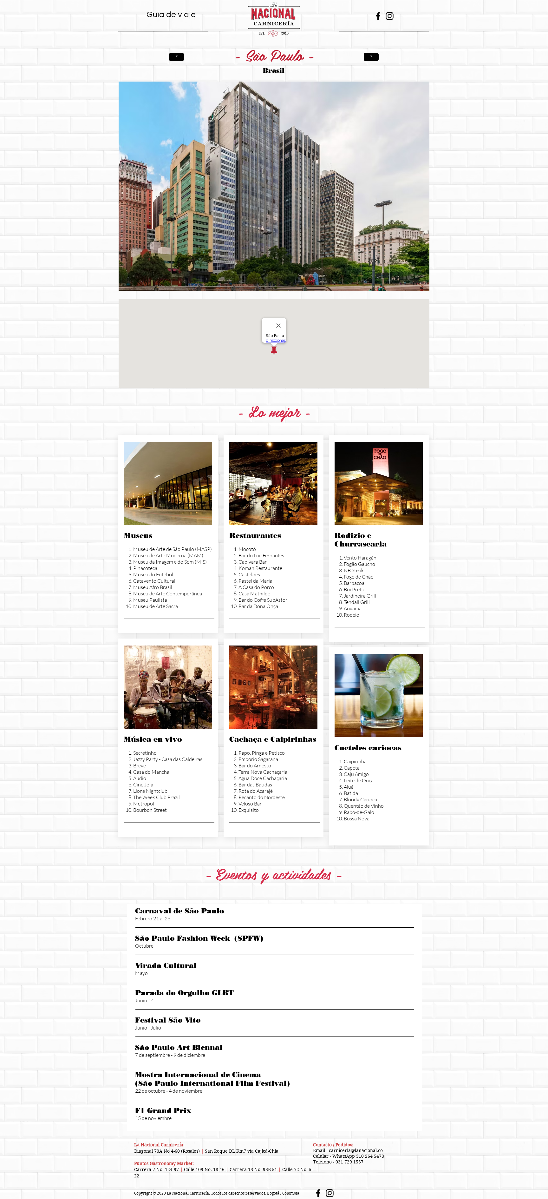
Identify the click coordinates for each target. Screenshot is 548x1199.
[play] (416, 285)
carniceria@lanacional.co (356, 1150)
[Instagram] (389, 16)
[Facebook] (378, 16)
